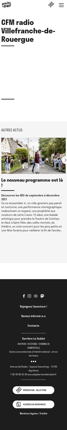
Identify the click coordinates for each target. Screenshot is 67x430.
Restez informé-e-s (33, 316)
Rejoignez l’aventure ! (33, 306)
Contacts (33, 325)
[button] (61, 5)
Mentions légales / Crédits (33, 413)
